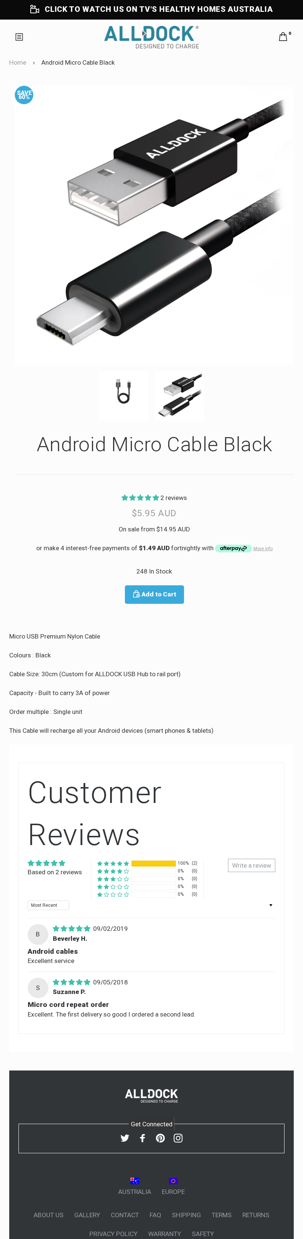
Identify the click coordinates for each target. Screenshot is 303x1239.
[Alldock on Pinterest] (160, 1138)
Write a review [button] (251, 865)
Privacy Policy (113, 1234)
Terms (222, 1215)
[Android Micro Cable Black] (126, 396)
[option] (154, 225)
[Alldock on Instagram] (178, 1138)
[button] (141, 497)
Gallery (87, 1215)
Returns (255, 1215)
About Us (49, 1215)
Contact (125, 1215)
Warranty (164, 1234)
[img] (72, 928)
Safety (203, 1234)
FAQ (155, 1215)
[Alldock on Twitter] (124, 1138)
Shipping (186, 1215)
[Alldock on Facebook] (142, 1138)
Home (17, 62)
